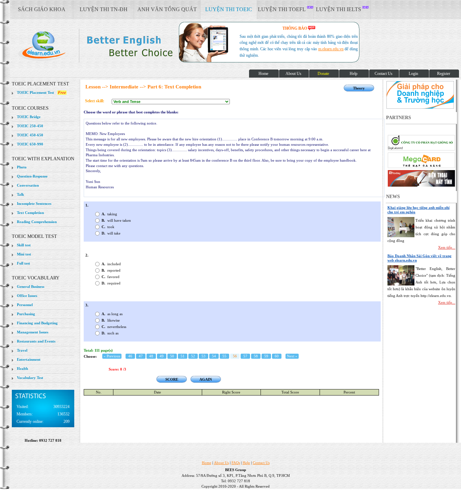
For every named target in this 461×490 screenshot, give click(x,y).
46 (130, 356)
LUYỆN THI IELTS (339, 9)
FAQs (236, 463)
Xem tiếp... (446, 247)
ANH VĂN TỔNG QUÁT (167, 9)
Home (206, 463)
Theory (359, 88)
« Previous (112, 356)
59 (266, 356)
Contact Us (261, 463)
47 (141, 356)
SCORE (171, 379)
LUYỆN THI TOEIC (228, 9)
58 (256, 356)
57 (245, 356)
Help (246, 463)
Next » (292, 356)
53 (203, 356)
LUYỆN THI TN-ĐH (104, 9)
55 (224, 356)
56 (235, 356)
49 (162, 356)
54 (214, 356)
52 (193, 356)
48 (151, 356)
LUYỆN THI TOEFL (282, 9)
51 (183, 356)
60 (277, 356)
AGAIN (205, 379)
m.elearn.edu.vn (331, 49)
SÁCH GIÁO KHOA (41, 9)
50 (172, 356)
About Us (221, 463)
